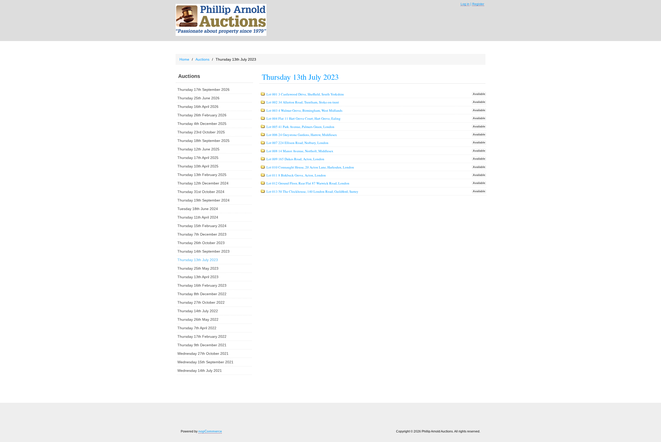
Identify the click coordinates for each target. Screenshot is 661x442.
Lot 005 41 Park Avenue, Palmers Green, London (300, 127)
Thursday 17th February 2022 (201, 336)
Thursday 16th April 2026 (197, 107)
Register (478, 4)
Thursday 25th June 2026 (198, 98)
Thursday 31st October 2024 (200, 192)
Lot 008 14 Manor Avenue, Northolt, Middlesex (299, 151)
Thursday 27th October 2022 (201, 302)
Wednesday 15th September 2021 (205, 362)
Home (184, 59)
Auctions (202, 59)
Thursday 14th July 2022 (197, 311)
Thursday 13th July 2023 (197, 260)
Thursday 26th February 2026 (201, 115)
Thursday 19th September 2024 (203, 200)
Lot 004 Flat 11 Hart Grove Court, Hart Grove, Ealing (303, 119)
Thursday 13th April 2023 (197, 277)
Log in (465, 4)
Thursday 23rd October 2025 (201, 132)
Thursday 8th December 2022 (201, 294)
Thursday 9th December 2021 (201, 345)
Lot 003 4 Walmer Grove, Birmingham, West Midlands (304, 111)
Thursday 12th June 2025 (198, 149)
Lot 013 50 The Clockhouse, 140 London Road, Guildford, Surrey (312, 192)
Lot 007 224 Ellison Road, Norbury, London (297, 143)
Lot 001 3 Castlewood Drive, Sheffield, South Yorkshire (305, 94)
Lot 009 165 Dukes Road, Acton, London (295, 159)
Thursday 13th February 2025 (201, 175)
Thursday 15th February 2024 (201, 226)
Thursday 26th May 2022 (197, 319)
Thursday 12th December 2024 (203, 183)
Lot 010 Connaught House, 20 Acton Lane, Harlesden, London (310, 167)
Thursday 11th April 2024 (197, 217)
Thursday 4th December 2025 (201, 124)
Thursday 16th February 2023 (201, 285)
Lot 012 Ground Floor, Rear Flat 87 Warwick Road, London (307, 183)
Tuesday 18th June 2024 (197, 209)
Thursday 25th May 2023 (197, 268)
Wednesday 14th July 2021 (199, 370)
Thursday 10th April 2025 (197, 166)
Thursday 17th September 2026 (203, 89)
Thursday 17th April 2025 (197, 158)
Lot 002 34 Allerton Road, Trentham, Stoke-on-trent (302, 102)
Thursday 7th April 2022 (196, 328)
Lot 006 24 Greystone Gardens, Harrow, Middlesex (301, 135)
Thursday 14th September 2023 (203, 251)
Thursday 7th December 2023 (201, 234)
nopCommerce (210, 431)
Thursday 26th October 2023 (201, 243)
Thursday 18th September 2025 (203, 141)
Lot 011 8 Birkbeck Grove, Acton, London (296, 175)
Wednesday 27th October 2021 (203, 353)
